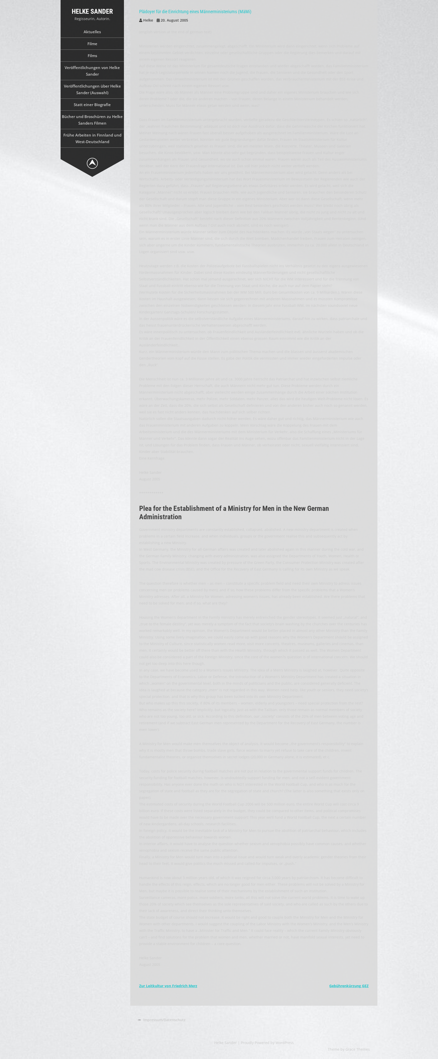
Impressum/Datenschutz (164, 1019)
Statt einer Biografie (92, 104)
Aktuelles (92, 31)
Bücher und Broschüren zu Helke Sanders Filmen (92, 120)
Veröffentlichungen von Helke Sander (92, 71)
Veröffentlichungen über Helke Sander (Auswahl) (92, 89)
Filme (92, 43)
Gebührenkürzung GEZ (349, 985)
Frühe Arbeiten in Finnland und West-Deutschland (92, 138)
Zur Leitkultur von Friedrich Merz (168, 985)
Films (92, 55)
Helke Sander (92, 11)
